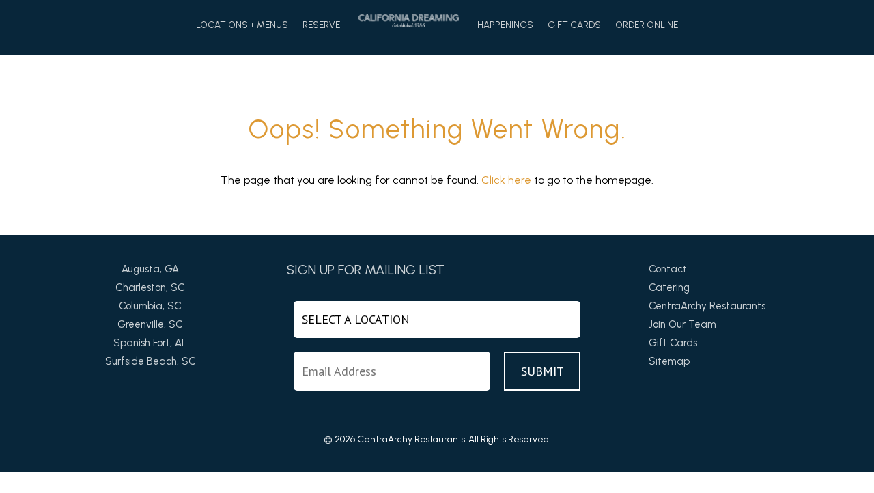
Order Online (646, 25)
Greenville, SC (150, 324)
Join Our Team (682, 324)
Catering (669, 287)
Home (408, 20)
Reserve (321, 25)
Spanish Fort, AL (150, 343)
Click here (506, 179)
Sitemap (669, 361)
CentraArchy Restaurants (707, 306)
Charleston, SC (150, 287)
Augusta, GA (150, 269)
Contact (668, 269)
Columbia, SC (150, 306)
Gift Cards (574, 25)
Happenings (505, 25)
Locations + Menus (242, 25)
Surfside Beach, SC (150, 361)
